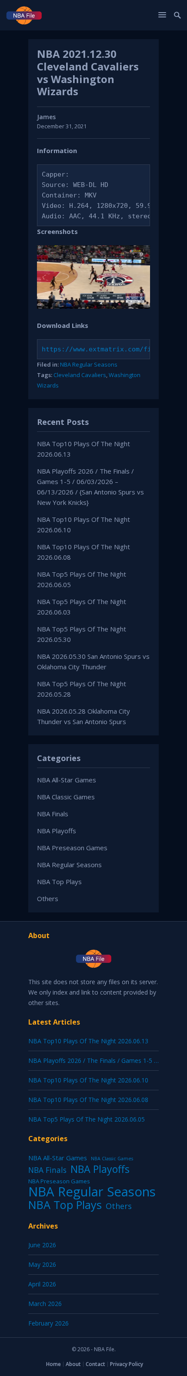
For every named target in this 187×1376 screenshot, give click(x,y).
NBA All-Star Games (66, 779)
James (46, 117)
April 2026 (42, 1284)
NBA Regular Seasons (88, 364)
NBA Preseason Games (72, 847)
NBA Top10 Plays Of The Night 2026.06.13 (88, 1041)
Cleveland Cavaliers (79, 375)
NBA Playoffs (56, 830)
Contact (95, 1364)
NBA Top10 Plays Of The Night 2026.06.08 (88, 1099)
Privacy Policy (126, 1364)
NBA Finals (52, 813)
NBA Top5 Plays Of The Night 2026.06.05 (86, 1119)
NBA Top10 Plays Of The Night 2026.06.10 (88, 1080)
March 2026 (45, 1303)
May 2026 (42, 1264)
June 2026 (42, 1245)
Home (53, 1364)
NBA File (104, 1349)
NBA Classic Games (66, 796)
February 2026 (48, 1323)
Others (47, 898)
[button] (163, 14)
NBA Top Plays (59, 881)
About (73, 1364)
